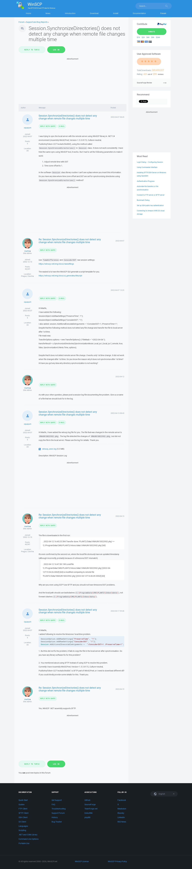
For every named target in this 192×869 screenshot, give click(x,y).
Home (28, 13)
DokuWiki (88, 813)
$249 (158, 37)
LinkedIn (121, 817)
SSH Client (23, 817)
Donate (151, 31)
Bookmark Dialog (143, 200)
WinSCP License (82, 861)
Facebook (122, 800)
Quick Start (23, 800)
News (48, 13)
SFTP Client (23, 813)
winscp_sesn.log (49, 449)
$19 (138, 37)
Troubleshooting (59, 808)
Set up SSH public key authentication (150, 205)
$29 (143, 37)
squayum (27, 128)
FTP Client (23, 808)
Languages (23, 826)
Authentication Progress (145, 181)
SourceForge (90, 804)
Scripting (22, 830)
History (55, 817)
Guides (21, 804)
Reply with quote (47, 126)
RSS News (122, 821)
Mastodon (122, 808)
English (161, 794)
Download (94, 13)
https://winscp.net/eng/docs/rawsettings (56, 264)
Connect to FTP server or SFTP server (150, 195)
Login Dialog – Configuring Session (150, 162)
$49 (147, 37)
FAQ (53, 804)
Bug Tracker (57, 821)
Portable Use (24, 843)
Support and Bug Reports (37, 22)
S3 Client (22, 821)
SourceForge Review (144, 83)
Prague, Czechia (27, 276)
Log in (56, 50)
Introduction (70, 13)
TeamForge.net (90, 808)
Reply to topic (32, 50)
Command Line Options (29, 839)
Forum (163, 13)
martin (26, 251)
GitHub (87, 800)
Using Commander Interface (147, 167)
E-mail (62, 126)
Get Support (57, 800)
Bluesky (121, 813)
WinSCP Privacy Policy (117, 861)
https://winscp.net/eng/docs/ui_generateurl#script (60, 275)
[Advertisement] (72, 80)
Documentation (139, 13)
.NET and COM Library (28, 834)
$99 (152, 37)
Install (115, 13)
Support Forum (58, 813)
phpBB (87, 817)
